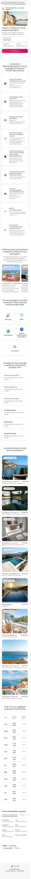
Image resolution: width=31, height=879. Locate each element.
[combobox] (14, 40)
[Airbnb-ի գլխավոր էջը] (3, 8)
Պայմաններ (20, 871)
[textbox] (8, 46)
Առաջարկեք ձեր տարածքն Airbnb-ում (14, 8)
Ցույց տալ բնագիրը (20, 4)
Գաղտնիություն (10, 871)
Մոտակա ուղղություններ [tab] (9, 815)
